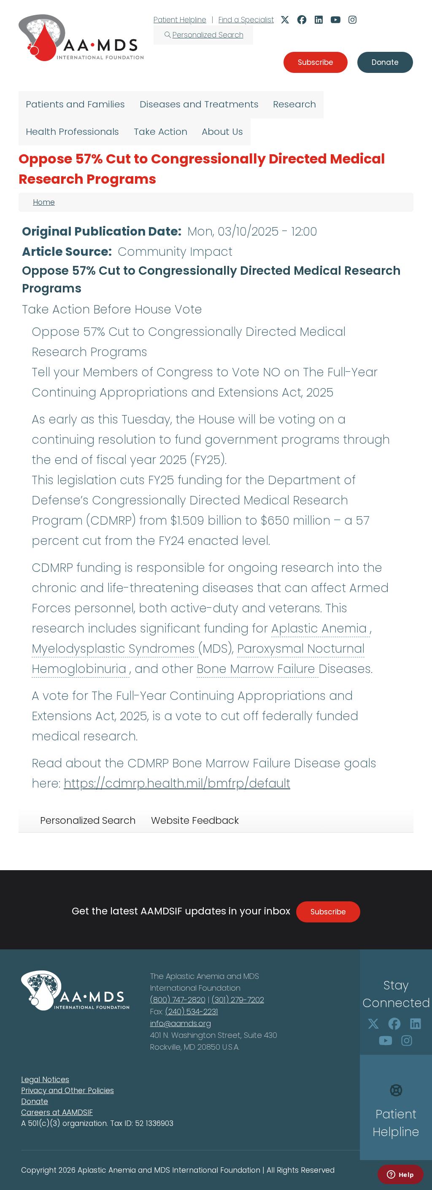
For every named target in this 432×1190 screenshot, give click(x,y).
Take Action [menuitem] (160, 131)
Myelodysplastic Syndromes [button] (115, 649)
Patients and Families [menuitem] (75, 104)
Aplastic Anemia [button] (320, 628)
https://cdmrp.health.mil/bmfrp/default (177, 783)
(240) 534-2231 (191, 1011)
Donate (34, 1101)
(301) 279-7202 (238, 999)
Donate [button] (385, 62)
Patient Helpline (180, 20)
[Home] (81, 37)
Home (44, 202)
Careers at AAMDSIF (57, 1112)
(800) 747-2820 (177, 999)
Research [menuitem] (294, 104)
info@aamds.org (180, 1023)
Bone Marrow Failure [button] (258, 669)
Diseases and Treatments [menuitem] (199, 104)
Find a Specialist (246, 20)
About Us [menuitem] (222, 131)
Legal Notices (45, 1080)
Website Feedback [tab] (195, 820)
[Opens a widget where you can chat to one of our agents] (400, 1175)
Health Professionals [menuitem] (72, 131)
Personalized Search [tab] (88, 820)
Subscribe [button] (315, 62)
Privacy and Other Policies (67, 1090)
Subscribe (328, 912)
